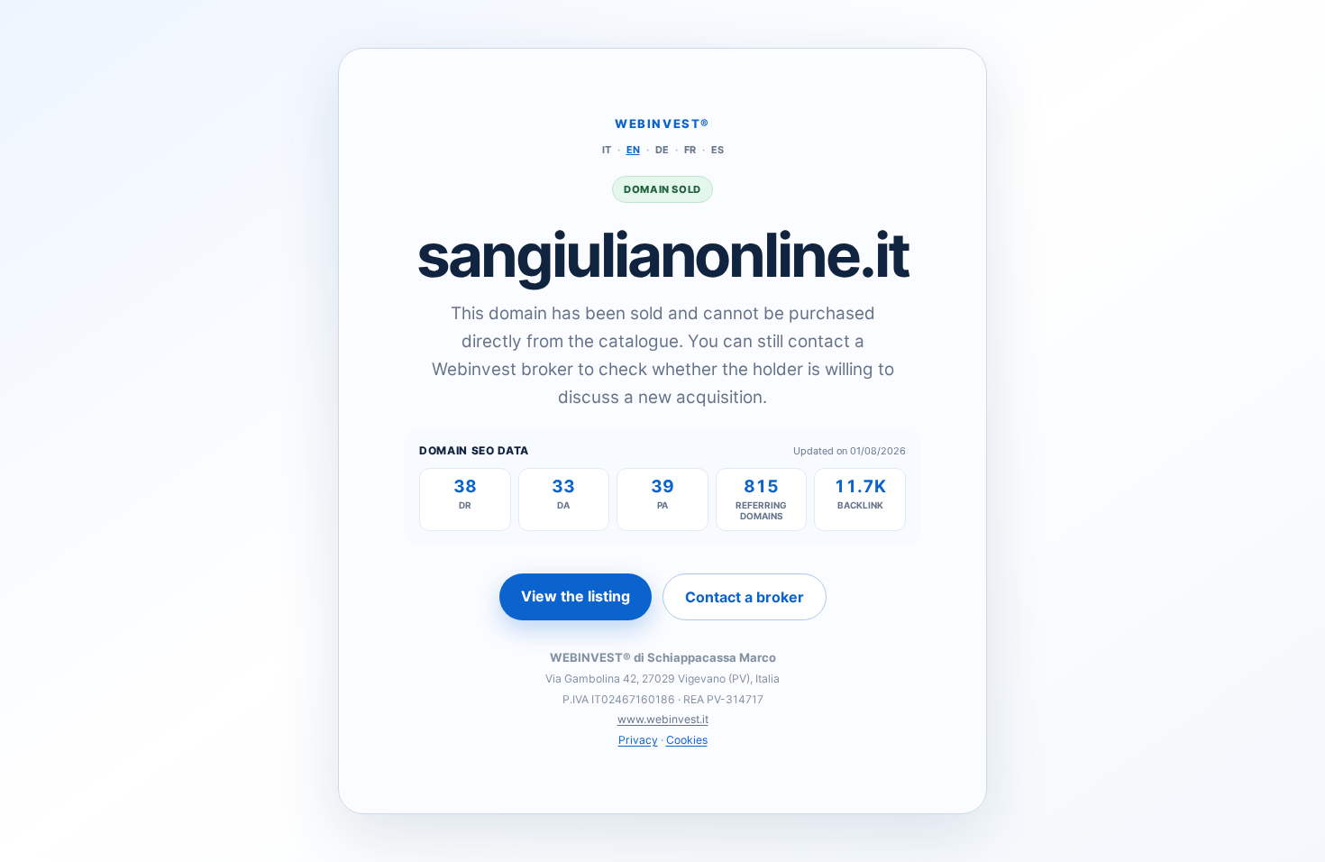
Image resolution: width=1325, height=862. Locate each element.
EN (633, 149)
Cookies (687, 740)
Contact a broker (744, 597)
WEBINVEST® (662, 123)
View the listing (575, 596)
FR (690, 149)
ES (717, 149)
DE (662, 149)
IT (606, 149)
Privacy (638, 740)
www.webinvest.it (662, 719)
